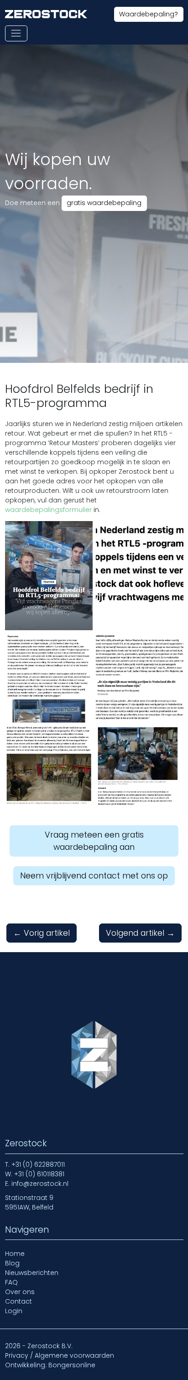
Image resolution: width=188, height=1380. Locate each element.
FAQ (11, 1282)
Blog (12, 1263)
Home (15, 1253)
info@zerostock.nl (39, 1183)
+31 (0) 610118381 (39, 1174)
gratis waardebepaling (104, 202)
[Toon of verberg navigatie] (16, 33)
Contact (18, 1301)
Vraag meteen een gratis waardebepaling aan (94, 840)
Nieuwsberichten (31, 1272)
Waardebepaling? (148, 14)
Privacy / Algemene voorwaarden (59, 1355)
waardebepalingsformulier (49, 509)
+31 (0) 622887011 (38, 1164)
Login (13, 1310)
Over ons (20, 1291)
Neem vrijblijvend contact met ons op (94, 875)
